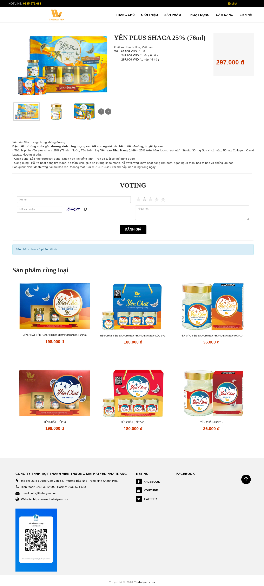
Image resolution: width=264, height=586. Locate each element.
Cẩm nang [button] (224, 15)
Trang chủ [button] (125, 15)
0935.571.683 (32, 3)
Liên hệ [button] (246, 15)
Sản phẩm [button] (173, 15)
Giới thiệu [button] (149, 15)
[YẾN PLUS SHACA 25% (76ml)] (26, 111)
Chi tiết (55, 353)
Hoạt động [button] (200, 15)
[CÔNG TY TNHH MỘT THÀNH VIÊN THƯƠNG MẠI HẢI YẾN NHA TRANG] (56, 15)
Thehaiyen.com (144, 582)
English (233, 3)
